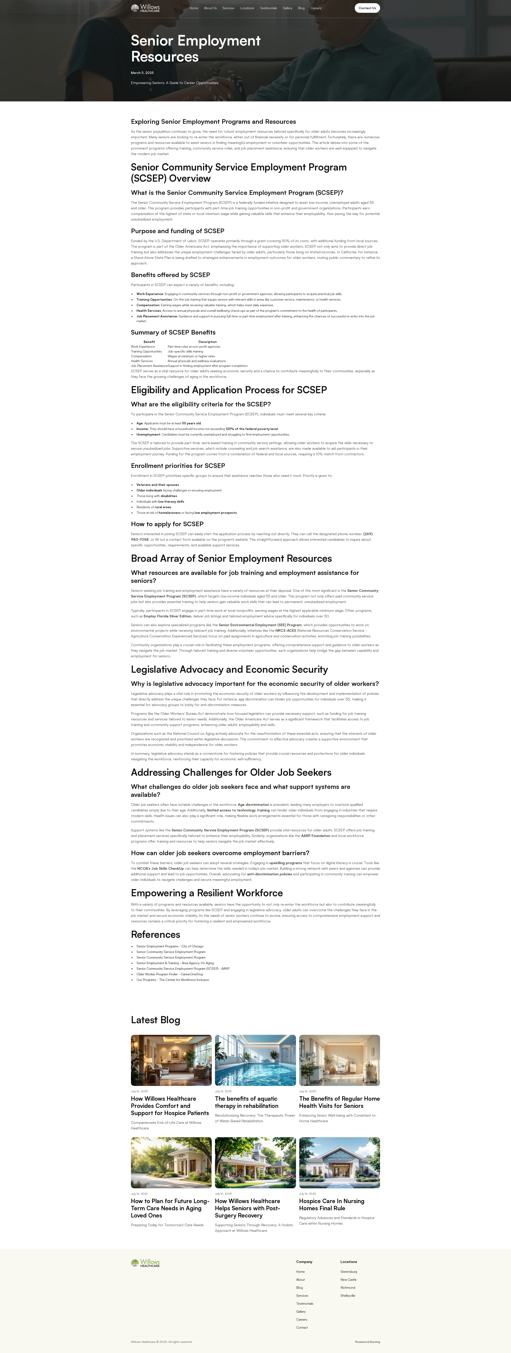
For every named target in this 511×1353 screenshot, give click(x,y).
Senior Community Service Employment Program (171, 952)
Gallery (287, 8)
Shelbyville (348, 1296)
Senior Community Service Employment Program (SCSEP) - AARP (183, 969)
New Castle (349, 1280)
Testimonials (268, 8)
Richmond (348, 1288)
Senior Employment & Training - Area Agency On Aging (175, 963)
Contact (302, 1327)
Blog (301, 8)
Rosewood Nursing (367, 1341)
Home (194, 8)
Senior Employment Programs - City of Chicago (170, 946)
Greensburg (349, 1272)
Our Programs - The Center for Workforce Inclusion (173, 980)
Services (228, 8)
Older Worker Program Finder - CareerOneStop (170, 974)
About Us (210, 8)
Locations (247, 8)
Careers (315, 8)
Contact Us (367, 8)
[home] (145, 8)
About (300, 1280)
